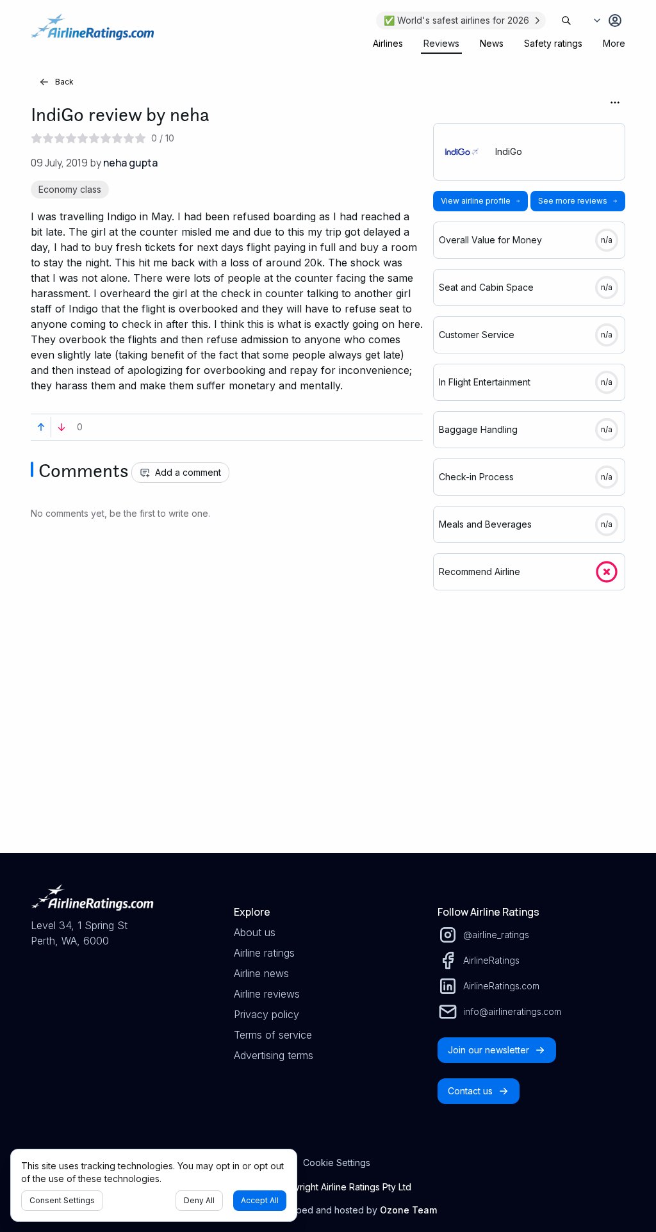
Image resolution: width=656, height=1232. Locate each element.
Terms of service (273, 1034)
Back (64, 81)
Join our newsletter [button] (488, 1049)
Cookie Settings (336, 1162)
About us (254, 932)
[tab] (388, 43)
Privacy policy (266, 1014)
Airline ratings (264, 952)
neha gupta (130, 163)
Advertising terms (273, 1055)
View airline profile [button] (476, 201)
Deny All (199, 1200)
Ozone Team (408, 1209)
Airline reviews (267, 993)
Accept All (260, 1200)
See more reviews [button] (572, 201)
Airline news (261, 973)
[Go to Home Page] (92, 33)
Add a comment (188, 472)
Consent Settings (62, 1200)
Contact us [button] (470, 1090)
